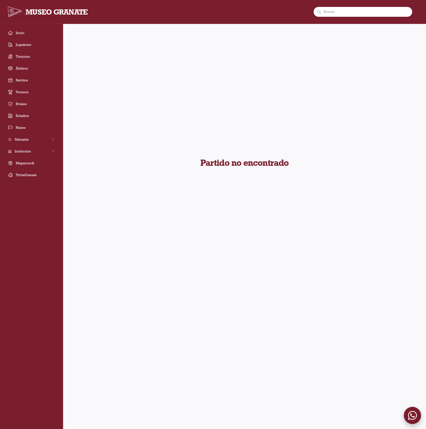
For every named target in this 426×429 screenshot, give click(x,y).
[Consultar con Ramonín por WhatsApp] (412, 415)
